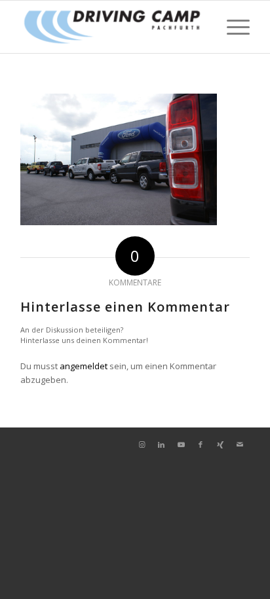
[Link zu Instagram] (141, 444)
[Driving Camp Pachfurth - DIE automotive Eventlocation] (112, 27)
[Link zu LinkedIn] (161, 444)
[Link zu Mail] (240, 444)
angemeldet (83, 366)
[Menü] (232, 27)
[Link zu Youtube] (181, 444)
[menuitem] (232, 27)
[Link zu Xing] (220, 444)
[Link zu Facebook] (200, 444)
